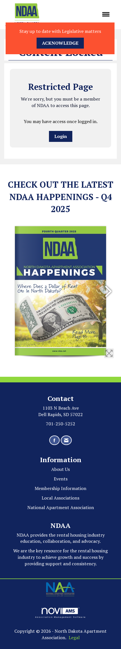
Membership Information (60, 488)
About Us (60, 469)
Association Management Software (60, 617)
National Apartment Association (60, 507)
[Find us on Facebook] (54, 440)
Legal (74, 637)
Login (60, 136)
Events (61, 479)
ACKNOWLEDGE (60, 43)
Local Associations (60, 498)
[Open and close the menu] (82, 14)
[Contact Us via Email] (66, 440)
